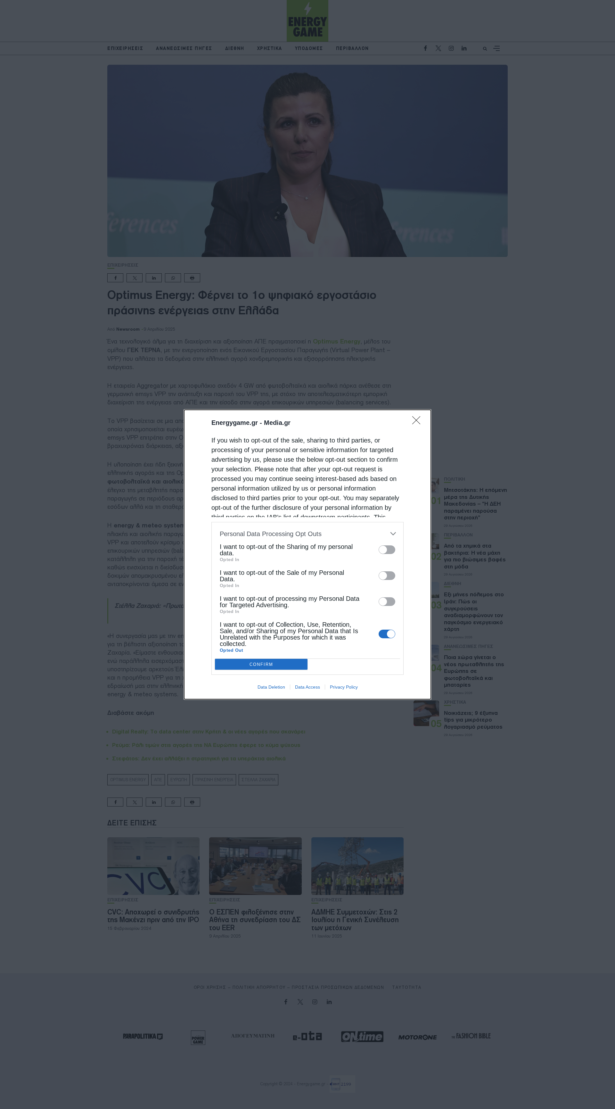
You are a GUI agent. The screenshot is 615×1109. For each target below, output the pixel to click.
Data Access (307, 687)
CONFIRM (261, 664)
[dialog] (307, 554)
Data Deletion (271, 687)
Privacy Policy (344, 687)
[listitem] (307, 533)
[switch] (387, 549)
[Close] (418, 422)
